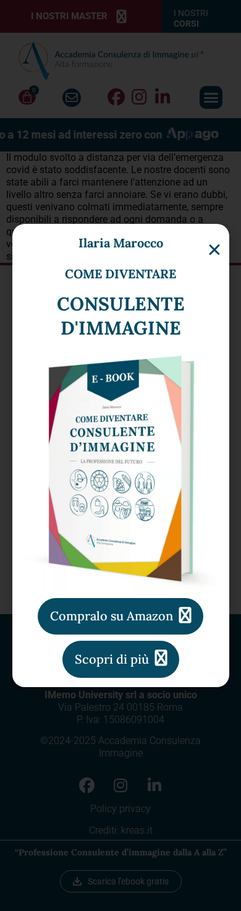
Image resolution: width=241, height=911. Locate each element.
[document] (120, 455)
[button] (214, 249)
